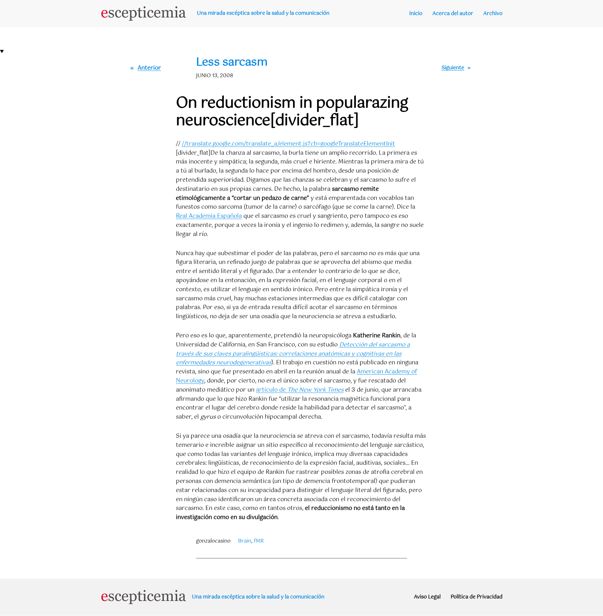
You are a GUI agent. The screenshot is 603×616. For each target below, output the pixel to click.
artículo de (300, 390)
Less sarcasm (231, 62)
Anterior (149, 68)
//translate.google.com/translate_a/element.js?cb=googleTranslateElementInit (288, 144)
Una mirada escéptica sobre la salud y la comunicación (263, 13)
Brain (244, 541)
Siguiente (453, 68)
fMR (259, 541)
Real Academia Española (209, 216)
